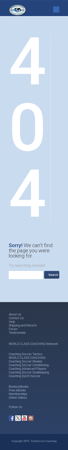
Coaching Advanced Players (27, 368)
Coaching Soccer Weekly (25, 361)
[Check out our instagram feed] (31, 418)
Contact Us (16, 318)
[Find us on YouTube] (24, 418)
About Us (15, 314)
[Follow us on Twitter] (18, 418)
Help (12, 321)
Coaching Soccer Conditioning (29, 365)
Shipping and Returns (23, 325)
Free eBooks (17, 390)
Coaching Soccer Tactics (25, 354)
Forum (13, 329)
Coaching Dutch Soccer (24, 376)
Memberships (18, 394)
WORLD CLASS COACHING (27, 358)
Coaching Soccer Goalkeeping (29, 372)
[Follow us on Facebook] (11, 418)
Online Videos (18, 397)
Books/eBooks (18, 386)
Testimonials (17, 332)
